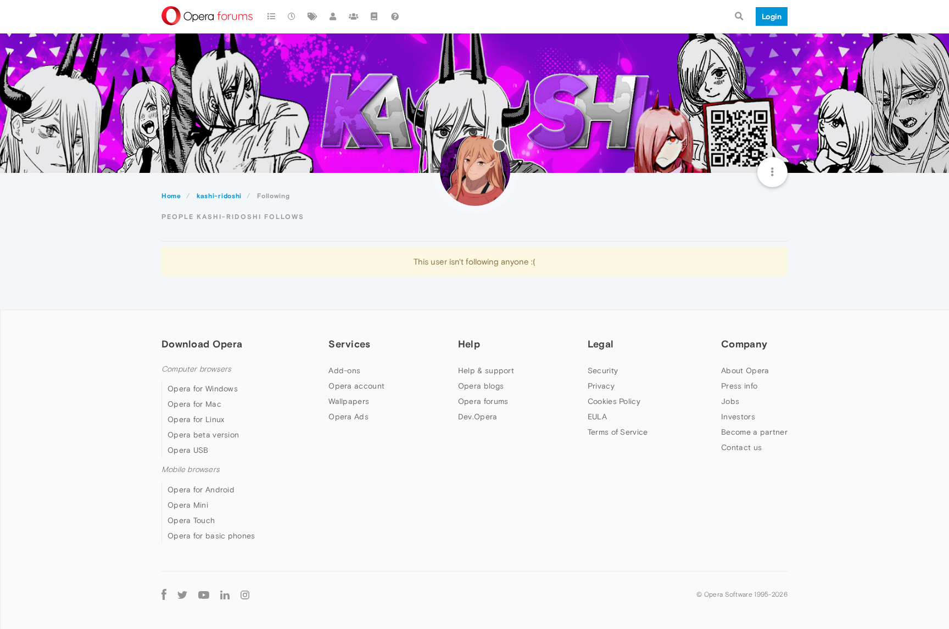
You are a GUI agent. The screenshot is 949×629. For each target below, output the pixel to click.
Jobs (730, 401)
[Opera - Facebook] (164, 595)
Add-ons (344, 370)
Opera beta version (203, 434)
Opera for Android (201, 489)
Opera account (356, 385)
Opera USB (188, 450)
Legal (601, 344)
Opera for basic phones (211, 535)
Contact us (741, 447)
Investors (738, 416)
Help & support (486, 370)
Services (349, 344)
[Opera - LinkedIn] (225, 594)
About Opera (745, 370)
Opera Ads (348, 416)
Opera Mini (188, 505)
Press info (739, 385)
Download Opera (201, 344)
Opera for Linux (196, 419)
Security (603, 370)
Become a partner (754, 432)
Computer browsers (196, 369)
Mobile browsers (190, 469)
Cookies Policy (614, 401)
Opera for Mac (194, 404)
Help (469, 344)
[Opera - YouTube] (204, 594)
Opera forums (483, 401)
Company (744, 344)
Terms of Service (618, 432)
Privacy (601, 385)
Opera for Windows (203, 388)
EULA (597, 416)
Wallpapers (348, 401)
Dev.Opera (478, 416)
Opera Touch (191, 520)
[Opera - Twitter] (182, 594)
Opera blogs (481, 385)
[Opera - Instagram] (245, 594)
